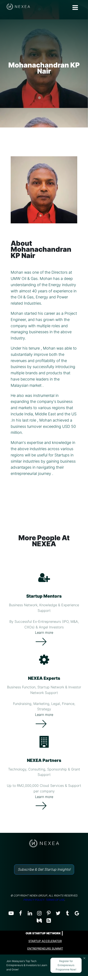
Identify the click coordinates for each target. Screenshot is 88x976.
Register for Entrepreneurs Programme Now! (66, 965)
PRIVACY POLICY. (34, 899)
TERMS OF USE (54, 899)
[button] (84, 958)
